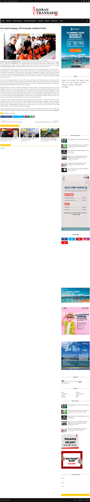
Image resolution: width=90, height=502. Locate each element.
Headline (82, 80)
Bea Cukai (73, 80)
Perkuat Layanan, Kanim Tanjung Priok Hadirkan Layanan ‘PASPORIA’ (78, 169)
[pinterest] (79, 239)
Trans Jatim (71, 84)
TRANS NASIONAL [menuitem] (17, 20)
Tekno (71, 82)
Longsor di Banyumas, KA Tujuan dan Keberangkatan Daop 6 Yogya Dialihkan (48, 139)
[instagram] (86, 1)
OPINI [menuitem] (61, 20)
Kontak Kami (87, 500)
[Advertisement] (75, 100)
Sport (67, 82)
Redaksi (5, 1)
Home (1, 1)
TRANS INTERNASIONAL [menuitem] (30, 20)
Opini (77, 396)
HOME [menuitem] (2, 20)
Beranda (2, 25)
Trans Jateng (64, 84)
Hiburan (86, 80)
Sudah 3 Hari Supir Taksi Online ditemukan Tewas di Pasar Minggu (78, 151)
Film (77, 80)
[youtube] (89, 1)
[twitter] (84, 1)
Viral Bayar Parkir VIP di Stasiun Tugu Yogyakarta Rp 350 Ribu (28, 139)
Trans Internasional (79, 393)
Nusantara (7, 113)
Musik (63, 82)
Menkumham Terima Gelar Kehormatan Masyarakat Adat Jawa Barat (8, 139)
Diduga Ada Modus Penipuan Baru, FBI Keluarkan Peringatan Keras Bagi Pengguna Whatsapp (78, 145)
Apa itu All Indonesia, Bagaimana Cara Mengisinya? (78, 139)
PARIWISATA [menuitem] (54, 20)
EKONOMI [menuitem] (40, 20)
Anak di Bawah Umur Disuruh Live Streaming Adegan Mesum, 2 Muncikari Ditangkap (77, 163)
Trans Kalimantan (78, 84)
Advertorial (64, 80)
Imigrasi (77, 395)
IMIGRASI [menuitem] (47, 20)
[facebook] (81, 1)
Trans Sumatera (65, 86)
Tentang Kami (80, 500)
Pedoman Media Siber (13, 1)
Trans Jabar (76, 82)
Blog (9, 500)
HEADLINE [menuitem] (8, 20)
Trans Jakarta (83, 82)
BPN (68, 80)
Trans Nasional (64, 393)
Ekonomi (63, 395)
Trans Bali (6, 25)
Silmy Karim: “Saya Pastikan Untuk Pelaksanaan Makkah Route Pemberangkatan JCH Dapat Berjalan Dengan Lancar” (78, 158)
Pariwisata (63, 396)
